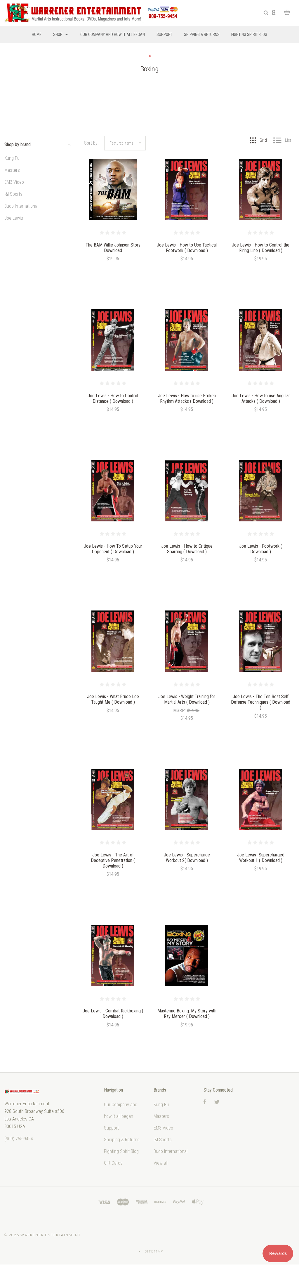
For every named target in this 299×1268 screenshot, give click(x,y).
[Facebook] (205, 1102)
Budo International (21, 206)
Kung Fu (12, 158)
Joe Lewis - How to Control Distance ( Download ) (113, 398)
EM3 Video (14, 182)
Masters (12, 170)
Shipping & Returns (202, 34)
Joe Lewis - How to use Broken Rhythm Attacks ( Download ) (187, 398)
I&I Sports (13, 194)
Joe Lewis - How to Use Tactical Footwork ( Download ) (187, 247)
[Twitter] (217, 1102)
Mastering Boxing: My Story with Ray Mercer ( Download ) (186, 1013)
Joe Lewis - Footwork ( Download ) (260, 548)
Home (36, 34)
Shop (58, 34)
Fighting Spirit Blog (249, 34)
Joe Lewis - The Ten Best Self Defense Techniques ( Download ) (260, 702)
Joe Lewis (13, 218)
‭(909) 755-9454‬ (18, 1139)
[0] (287, 12)
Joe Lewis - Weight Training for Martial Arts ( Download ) (186, 699)
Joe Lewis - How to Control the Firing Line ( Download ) (260, 247)
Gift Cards (113, 1163)
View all (161, 1163)
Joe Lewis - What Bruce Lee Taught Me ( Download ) (113, 699)
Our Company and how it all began (112, 34)
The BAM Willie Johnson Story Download (113, 247)
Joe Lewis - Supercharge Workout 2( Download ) (187, 857)
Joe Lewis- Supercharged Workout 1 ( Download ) (260, 857)
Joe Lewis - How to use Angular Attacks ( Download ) (261, 398)
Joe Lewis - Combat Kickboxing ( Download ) (113, 1013)
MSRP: (180, 710)
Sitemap (154, 1251)
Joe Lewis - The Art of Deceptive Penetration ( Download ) (113, 860)
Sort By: (91, 143)
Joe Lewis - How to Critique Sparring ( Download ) (187, 548)
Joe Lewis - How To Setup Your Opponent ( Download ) (113, 548)
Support (164, 34)
